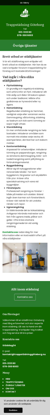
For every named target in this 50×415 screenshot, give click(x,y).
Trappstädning (14, 382)
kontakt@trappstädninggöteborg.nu (24, 354)
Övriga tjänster (15, 385)
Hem (8, 378)
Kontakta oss (10, 232)
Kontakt (11, 391)
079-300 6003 (25, 35)
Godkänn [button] (13, 410)
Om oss (10, 388)
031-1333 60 (25, 32)
